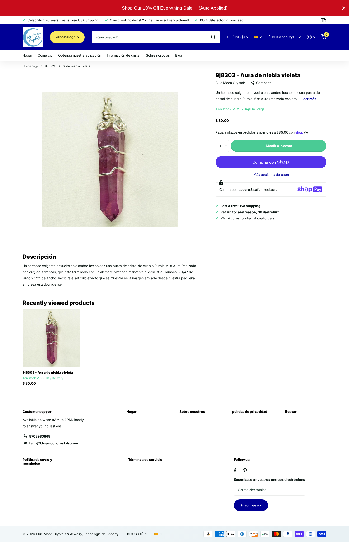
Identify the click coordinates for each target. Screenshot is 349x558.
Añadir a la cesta (278, 146)
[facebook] (235, 470)
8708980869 (39, 436)
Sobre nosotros (158, 55)
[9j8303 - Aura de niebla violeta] (51, 338)
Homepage (31, 66)
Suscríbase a (251, 505)
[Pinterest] (245, 470)
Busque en (213, 37)
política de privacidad (249, 412)
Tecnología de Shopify (101, 534)
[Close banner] (344, 8)
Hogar (27, 55)
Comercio (45, 55)
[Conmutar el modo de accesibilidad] (323, 20)
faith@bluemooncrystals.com (53, 443)
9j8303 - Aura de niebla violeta (48, 372)
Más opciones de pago (271, 174)
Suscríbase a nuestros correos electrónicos (269, 479)
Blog (178, 55)
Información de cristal (123, 55)
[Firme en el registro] (311, 37)
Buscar (291, 412)
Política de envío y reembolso (37, 461)
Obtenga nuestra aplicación (79, 55)
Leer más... (311, 98)
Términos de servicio (145, 460)
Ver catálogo (65, 37)
